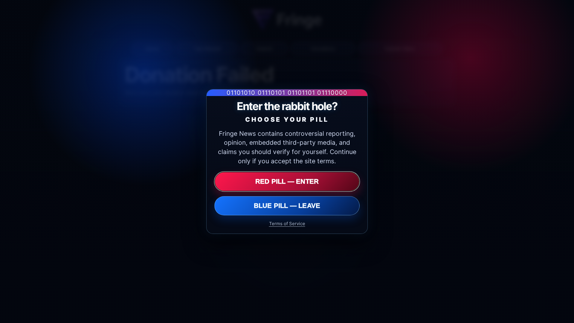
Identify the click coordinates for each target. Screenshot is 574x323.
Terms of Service (287, 223)
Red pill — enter (287, 181)
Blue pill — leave (287, 205)
